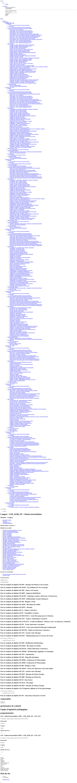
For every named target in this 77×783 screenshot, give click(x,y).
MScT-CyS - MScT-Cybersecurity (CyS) (18, 169)
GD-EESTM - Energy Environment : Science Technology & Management (24, 442)
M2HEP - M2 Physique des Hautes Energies (18, 268)
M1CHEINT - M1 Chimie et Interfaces (17, 249)
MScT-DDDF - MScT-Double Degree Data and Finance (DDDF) (22, 170)
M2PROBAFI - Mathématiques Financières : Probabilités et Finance (23, 479)
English (6, 4)
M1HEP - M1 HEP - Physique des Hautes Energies (20, 50)
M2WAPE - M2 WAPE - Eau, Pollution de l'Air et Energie (21, 219)
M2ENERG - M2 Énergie (15, 320)
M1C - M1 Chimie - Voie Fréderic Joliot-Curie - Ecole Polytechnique (23, 451)
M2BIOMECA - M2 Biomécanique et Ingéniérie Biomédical (21, 261)
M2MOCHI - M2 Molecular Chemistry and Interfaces (20, 328)
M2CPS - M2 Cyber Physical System (17, 317)
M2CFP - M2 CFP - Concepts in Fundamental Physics (20, 371)
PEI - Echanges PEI (14, 344)
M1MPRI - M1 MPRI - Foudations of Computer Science (21, 411)
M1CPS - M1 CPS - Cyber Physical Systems (18, 309)
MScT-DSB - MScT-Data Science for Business (19, 172)
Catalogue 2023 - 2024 (9, 229)
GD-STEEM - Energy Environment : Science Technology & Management (24, 501)
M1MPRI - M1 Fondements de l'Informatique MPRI (20, 257)
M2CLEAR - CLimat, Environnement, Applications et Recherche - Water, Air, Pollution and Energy (29, 416)
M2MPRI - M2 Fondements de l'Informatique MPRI (20, 274)
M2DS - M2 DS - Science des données (17, 64)
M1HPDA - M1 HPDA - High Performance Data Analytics (21, 404)
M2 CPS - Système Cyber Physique (9, 560)
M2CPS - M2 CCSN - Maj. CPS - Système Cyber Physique (21, 63)
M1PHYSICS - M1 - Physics (15, 413)
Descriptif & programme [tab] (7, 523)
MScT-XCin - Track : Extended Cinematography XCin (20, 42)
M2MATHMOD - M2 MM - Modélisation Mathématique (21, 69)
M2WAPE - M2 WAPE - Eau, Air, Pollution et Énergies (20, 147)
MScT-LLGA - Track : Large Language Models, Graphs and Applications (24, 37)
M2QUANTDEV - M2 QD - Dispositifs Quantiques (20, 142)
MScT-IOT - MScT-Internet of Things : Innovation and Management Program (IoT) (26, 176)
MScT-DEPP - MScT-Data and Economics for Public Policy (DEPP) (23, 171)
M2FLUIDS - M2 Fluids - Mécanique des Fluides (19, 127)
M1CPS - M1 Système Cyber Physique (17, 250)
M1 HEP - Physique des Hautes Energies (10, 566)
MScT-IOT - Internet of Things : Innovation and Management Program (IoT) (24, 358)
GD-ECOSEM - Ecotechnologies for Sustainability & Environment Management (25, 497)
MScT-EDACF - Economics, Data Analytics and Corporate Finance (23, 355)
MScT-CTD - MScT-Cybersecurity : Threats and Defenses (21, 236)
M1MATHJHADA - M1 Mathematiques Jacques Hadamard (21, 311)
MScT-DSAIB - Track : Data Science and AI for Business (21, 32)
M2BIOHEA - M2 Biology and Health (17, 315)
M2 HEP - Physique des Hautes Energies (10, 539)
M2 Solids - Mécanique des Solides (9, 550)
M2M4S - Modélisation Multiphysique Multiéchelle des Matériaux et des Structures (26, 470)
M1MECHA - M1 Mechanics (15, 313)
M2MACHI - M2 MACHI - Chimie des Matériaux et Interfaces (22, 201)
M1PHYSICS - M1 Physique (15, 258)
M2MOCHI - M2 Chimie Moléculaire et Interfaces (19, 273)
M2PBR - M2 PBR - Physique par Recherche (18, 74)
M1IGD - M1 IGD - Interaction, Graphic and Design (20, 406)
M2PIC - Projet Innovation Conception (17, 380)
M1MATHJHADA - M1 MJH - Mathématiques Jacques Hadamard (23, 115)
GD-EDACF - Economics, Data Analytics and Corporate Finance (22, 498)
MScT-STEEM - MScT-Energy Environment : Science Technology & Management (26, 177)
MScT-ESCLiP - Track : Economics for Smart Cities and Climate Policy (23, 101)
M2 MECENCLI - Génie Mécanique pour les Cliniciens (13, 545)
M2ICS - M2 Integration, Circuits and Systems (19, 323)
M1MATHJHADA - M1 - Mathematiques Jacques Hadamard (22, 367)
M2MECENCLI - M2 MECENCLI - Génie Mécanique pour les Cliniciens (24, 134)
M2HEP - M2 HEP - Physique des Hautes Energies (20, 67)
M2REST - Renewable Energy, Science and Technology (21, 338)
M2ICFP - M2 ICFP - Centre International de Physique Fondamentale (23, 68)
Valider (7, 14)
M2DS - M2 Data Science (15, 265)
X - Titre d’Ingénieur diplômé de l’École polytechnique (20, 27)
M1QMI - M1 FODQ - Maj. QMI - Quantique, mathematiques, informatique (24, 507)
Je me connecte (8, 8)
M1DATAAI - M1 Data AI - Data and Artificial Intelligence (21, 364)
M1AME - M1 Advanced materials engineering (19, 448)
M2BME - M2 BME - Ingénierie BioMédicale (19, 61)
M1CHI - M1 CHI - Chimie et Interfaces (18, 48)
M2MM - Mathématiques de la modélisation (18, 473)
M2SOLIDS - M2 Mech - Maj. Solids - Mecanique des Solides (22, 81)
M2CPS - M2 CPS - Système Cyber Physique (19, 125)
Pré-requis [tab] (5, 521)
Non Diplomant (11, 153)
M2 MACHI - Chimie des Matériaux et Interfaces (12, 530)
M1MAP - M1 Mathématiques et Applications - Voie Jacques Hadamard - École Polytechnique (28, 409)
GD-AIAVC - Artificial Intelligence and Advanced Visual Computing (23, 494)
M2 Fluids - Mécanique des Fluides (9, 567)
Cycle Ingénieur (11, 26)
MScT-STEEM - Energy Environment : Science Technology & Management (24, 359)
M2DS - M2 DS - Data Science (16, 126)
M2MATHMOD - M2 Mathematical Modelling (19, 325)
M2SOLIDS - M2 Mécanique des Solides (18, 284)
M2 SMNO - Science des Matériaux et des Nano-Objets (13, 544)
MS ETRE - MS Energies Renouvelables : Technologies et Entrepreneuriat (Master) (26, 151)
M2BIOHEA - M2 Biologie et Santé (17, 260)
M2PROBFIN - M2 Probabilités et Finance (18, 280)
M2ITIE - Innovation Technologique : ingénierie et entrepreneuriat (22, 468)
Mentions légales (6, 779)
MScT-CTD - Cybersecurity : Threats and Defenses (20, 353)
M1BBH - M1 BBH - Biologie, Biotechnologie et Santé (20, 45)
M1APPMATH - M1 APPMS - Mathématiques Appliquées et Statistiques (24, 109)
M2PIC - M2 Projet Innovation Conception (18, 331)
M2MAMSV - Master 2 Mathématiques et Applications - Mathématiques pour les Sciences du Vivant (29, 471)
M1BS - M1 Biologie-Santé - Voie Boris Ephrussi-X (20, 450)
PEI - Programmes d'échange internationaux (18, 86)
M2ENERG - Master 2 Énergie (16, 375)
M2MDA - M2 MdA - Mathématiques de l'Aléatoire (20, 378)
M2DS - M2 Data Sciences (15, 319)
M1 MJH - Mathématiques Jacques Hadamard (11, 536)
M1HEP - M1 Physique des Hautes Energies (18, 252)
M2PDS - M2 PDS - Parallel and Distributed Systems (20, 425)
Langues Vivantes (6, 575)
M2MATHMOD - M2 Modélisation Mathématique (19, 271)
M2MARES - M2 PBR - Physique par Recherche (19, 132)
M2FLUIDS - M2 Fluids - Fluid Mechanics (18, 321)
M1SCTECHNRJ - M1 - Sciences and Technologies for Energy (22, 414)
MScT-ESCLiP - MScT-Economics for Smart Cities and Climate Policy (23, 175)
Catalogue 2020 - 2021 (9, 383)
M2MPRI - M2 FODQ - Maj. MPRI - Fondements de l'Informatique (23, 71)
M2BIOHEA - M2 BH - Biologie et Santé (18, 122)
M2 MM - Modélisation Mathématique (10, 531)
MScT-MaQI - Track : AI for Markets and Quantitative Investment (22, 38)
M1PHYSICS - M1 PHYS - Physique (17, 120)
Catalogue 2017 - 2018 (9, 502)
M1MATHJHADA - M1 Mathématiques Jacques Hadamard (21, 254)
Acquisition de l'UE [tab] (6, 522)
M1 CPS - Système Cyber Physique (9, 559)
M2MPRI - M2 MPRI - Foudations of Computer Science (21, 423)
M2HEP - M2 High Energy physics (17, 322)
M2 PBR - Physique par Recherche (9, 557)
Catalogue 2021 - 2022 (9, 345)
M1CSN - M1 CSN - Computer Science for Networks (20, 402)
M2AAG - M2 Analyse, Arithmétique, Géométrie (19, 259)
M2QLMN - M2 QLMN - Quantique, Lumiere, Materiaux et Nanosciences (24, 79)
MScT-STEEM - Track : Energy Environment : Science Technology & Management (26, 39)
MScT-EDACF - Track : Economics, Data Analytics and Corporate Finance (24, 33)
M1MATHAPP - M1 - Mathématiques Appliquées (19, 410)
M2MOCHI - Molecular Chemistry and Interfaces (19, 474)
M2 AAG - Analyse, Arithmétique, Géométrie (11, 546)
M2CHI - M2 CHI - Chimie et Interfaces (18, 62)
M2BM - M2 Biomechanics (15, 370)
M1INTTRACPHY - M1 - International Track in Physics (21, 407)
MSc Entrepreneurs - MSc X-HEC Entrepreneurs (19, 149)
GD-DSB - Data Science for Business (17, 440)
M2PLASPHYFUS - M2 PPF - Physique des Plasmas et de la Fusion (23, 139)
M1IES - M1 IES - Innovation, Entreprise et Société (20, 51)
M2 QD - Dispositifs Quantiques (9, 568)
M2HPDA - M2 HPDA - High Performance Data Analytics (21, 421)
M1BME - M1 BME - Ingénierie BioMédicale (19, 47)
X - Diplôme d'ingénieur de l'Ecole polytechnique (19, 436)
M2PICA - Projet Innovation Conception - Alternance (20, 477)
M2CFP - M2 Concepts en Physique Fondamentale (20, 262)
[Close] (0, 754)
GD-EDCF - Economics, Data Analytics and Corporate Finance (22, 441)
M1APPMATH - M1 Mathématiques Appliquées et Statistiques (22, 247)
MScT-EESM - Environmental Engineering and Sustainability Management (24, 356)
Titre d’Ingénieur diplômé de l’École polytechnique (12, 552)
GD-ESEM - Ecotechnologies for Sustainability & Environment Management (24, 443)
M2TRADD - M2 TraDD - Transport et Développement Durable (22, 146)
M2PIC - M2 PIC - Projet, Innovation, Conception (19, 138)
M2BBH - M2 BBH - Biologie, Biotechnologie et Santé (20, 60)
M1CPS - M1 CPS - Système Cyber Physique (19, 112)
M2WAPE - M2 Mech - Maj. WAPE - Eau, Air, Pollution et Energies (23, 83)
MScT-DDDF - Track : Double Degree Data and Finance (21, 30)
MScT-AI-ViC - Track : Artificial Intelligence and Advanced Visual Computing (25, 93)
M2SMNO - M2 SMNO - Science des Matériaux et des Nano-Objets (23, 144)
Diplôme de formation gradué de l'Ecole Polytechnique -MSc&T (20, 28)
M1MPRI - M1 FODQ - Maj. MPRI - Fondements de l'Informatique (23, 55)
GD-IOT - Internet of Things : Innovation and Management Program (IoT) (24, 444)
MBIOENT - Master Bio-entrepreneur (17, 484)
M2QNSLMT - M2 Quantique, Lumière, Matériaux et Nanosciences (23, 281)
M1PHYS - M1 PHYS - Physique (16, 56)
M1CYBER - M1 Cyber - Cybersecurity (18, 403)
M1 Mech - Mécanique (7, 533)
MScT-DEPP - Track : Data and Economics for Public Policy (21, 31)
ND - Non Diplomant (14, 341)
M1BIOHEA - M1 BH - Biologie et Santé (18, 110)
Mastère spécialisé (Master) (13, 150)
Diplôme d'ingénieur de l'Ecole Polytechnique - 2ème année (14, 574)
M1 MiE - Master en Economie (9, 543)
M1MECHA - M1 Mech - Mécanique (17, 116)
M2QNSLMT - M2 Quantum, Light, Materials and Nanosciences (22, 332)
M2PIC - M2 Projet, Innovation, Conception (18, 278)
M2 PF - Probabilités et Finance (9, 562)
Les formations (6, 21)
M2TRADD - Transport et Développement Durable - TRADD (22, 483)
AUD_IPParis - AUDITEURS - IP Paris (18, 154)
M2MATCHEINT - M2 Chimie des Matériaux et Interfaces (21, 270)
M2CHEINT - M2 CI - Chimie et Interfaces (18, 124)
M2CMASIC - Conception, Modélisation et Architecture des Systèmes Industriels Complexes (27, 463)
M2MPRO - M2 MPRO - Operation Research (19, 424)
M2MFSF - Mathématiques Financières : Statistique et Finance (22, 472)
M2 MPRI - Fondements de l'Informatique (11, 549)
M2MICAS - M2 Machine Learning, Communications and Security (23, 327)
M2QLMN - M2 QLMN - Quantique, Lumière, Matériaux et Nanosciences (24, 141)
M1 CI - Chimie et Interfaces (8, 558)
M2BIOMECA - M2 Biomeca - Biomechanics (19, 316)
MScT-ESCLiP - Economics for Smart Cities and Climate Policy (22, 357)
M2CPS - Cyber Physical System (16, 373)
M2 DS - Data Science (7, 534)
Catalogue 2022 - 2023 (9, 291)
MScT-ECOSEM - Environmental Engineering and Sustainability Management (25, 393)
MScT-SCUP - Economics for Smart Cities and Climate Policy (22, 397)
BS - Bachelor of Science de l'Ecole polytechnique (19, 231)
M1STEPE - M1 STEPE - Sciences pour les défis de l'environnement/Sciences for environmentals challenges (30, 459)
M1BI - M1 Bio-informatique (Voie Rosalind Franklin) (20, 449)
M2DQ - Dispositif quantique (15, 464)
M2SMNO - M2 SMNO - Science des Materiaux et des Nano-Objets (23, 80)
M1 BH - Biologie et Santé (8, 556)
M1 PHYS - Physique (7, 547)
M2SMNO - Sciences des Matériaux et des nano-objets (20, 482)
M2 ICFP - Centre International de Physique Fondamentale (14, 537)
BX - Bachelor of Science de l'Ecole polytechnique (19, 25)
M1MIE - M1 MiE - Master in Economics (18, 368)
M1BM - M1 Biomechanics (15, 363)
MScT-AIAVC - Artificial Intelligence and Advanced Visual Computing (23, 390)
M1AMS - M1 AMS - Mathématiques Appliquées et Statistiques (22, 44)
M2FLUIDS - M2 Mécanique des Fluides (18, 266)
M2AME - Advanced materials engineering (18, 460)
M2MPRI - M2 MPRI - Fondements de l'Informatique (20, 135)
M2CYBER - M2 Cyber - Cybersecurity (18, 418)
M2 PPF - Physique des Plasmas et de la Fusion (12, 554)
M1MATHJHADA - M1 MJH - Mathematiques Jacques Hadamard (23, 52)
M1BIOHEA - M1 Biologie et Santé (17, 248)
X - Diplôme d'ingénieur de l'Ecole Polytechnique (19, 504)
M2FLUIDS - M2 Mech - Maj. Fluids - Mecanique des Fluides (22, 65)
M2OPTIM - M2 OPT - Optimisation (17, 73)
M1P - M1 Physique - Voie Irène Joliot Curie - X (19, 412)
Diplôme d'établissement (12, 164)
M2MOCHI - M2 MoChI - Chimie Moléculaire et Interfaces (21, 206)
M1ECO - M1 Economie (15, 365)
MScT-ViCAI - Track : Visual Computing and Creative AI (21, 41)
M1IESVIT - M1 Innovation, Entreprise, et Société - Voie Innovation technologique (26, 455)
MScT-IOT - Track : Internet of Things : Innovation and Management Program (25, 36)
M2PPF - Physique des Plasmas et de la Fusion (19, 478)
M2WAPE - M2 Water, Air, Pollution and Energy (19, 334)
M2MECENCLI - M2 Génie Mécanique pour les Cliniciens (21, 272)
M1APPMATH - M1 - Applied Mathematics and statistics (21, 362)
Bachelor (9, 24)
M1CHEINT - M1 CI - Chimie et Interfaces (18, 111)
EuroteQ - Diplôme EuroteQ (15, 85)
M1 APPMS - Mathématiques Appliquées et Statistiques (13, 564)
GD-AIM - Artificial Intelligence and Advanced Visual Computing (22, 438)
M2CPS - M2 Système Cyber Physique (17, 264)
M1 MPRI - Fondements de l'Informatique (11, 541)
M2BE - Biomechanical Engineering (17, 461)
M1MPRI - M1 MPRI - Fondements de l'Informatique (20, 119)
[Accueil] (1, 1)
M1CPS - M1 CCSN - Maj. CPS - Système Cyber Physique (21, 49)
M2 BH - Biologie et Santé (8, 569)
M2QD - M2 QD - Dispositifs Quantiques (18, 78)
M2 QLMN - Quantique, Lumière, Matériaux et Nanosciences (14, 540)
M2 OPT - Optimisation (7, 535)
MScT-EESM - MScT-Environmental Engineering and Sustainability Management (25, 174)
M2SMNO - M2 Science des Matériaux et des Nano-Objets (21, 283)
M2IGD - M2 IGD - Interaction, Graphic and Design (20, 377)
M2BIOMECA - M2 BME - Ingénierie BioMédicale (20, 123)
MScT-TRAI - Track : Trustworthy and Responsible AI (20, 40)
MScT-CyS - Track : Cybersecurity (16, 29)
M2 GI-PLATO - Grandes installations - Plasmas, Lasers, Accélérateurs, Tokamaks (18, 548)
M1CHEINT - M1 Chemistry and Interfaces (18, 308)
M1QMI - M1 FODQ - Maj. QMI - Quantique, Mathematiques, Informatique (24, 57)
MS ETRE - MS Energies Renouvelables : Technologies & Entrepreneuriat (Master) (26, 339)
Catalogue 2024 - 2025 (9, 159)
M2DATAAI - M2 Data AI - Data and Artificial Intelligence (21, 318)
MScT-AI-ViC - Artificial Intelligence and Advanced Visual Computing (23, 352)
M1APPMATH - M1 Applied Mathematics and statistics (20, 307)
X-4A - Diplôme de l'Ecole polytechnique (18, 165)
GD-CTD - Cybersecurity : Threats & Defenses (19, 495)
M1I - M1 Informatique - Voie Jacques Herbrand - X (20, 405)
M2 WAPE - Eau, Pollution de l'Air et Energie (11, 565)
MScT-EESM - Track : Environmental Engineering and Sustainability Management (26, 35)
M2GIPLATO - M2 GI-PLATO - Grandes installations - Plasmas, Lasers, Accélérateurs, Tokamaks (29, 66)
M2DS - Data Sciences (14, 374)
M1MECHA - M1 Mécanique (16, 255)
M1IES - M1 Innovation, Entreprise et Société (19, 253)
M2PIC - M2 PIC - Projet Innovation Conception (19, 75)
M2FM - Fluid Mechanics (15, 466)
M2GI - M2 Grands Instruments (16, 267)
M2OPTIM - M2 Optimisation (16, 277)
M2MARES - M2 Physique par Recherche (18, 269)
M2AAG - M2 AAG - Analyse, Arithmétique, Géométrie (21, 59)
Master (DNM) (10, 43)
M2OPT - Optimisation (14, 475)
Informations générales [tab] (7, 520)
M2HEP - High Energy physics (16, 467)
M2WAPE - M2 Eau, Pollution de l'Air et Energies (19, 285)
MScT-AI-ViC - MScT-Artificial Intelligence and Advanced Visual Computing (25, 168)
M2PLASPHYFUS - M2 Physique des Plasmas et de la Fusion (22, 279)
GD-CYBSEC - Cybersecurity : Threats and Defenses (20, 439)
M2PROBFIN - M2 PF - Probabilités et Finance (19, 77)
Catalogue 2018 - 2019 (9, 487)
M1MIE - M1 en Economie (15, 256)
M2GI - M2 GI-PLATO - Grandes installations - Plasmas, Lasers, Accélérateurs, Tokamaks (27, 128)
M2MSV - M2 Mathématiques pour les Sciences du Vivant (21, 276)
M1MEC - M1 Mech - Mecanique (16, 53)
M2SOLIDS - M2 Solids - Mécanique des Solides (19, 145)
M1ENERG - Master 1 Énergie (16, 366)
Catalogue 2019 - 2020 (9, 431)
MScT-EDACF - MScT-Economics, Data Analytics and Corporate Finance (24, 173)
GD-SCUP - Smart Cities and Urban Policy (18, 446)
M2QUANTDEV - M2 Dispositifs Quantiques (19, 282)
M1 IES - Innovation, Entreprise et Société (11, 561)
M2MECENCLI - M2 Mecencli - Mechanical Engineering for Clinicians (24, 326)
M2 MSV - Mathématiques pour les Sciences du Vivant (13, 555)
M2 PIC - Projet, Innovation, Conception (10, 532)
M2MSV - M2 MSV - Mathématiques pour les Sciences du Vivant (22, 72)
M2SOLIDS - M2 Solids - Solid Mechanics (18, 333)
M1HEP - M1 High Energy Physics (17, 310)
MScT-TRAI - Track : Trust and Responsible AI (19, 104)
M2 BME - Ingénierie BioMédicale (9, 553)
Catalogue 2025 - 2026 (9, 87)
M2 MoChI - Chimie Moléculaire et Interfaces (11, 542)
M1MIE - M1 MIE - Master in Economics (18, 314)
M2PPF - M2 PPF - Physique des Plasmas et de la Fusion (21, 76)
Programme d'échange (12, 84)
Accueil (4, 20)
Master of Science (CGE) (12, 148)
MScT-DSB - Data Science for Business (17, 354)
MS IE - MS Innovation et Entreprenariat (18, 152)
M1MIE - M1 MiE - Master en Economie (18, 54)
